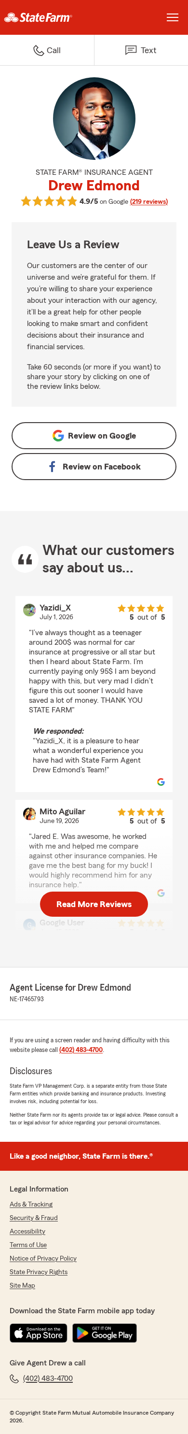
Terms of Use (28, 1245)
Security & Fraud (34, 1218)
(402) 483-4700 (81, 1050)
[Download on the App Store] (38, 1333)
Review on (102, 435)
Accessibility (27, 1231)
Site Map (22, 1285)
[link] (47, 17)
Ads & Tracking (31, 1204)
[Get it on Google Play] (104, 1333)
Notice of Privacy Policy (43, 1258)
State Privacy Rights (38, 1272)
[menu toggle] (172, 17)
